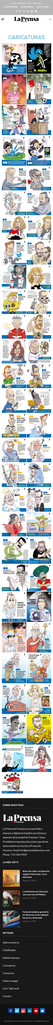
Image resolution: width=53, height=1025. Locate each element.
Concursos (8, 973)
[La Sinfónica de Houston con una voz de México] (11, 898)
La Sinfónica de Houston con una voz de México (35, 893)
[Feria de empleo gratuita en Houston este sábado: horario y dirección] (11, 919)
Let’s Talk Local (11, 988)
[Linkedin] (28, 11)
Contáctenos (43, 7)
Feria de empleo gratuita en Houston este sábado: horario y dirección (36, 915)
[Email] (36, 11)
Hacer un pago (10, 980)
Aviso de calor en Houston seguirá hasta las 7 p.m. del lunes (36, 874)
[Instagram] (24, 11)
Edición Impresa (11, 7)
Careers (7, 996)
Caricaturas (9, 965)
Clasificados (9, 950)
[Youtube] (32, 11)
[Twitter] (20, 11)
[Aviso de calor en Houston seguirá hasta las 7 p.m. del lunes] (11, 878)
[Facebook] (16, 11)
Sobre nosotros (11, 942)
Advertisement (27, 7)
